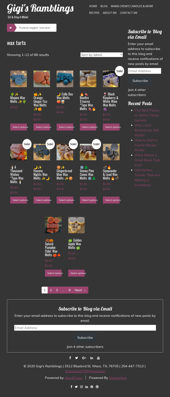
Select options (20, 127)
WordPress (73, 378)
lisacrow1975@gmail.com (85, 371)
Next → (80, 290)
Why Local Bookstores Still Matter (146, 130)
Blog (104, 6)
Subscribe (140, 81)
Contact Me (128, 13)
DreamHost (118, 378)
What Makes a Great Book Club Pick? (147, 160)
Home (93, 6)
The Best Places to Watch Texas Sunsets (147, 115)
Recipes (94, 13)
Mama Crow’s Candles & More (132, 6)
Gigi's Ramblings (40, 7)
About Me (110, 13)
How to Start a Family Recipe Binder (145, 145)
